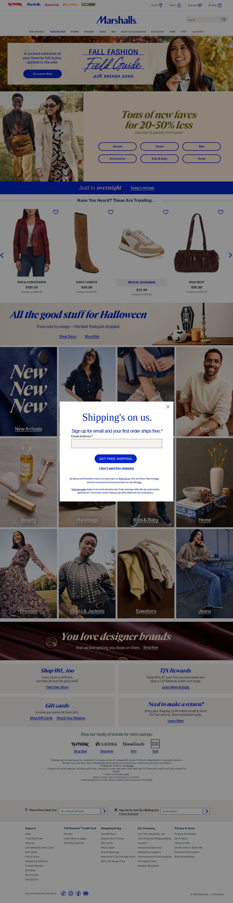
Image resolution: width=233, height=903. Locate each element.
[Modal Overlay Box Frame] (116, 451)
